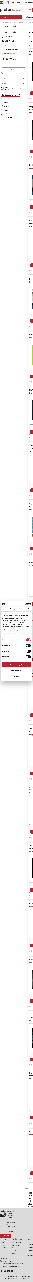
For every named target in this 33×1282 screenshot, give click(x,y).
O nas (2, 1242)
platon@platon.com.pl (11, 1267)
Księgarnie (15, 1245)
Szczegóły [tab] (13, 609)
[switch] (28, 645)
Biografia (8, 54)
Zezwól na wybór (16, 670)
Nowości (24, 17)
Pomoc (30, 1250)
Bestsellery (7, 99)
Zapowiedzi (7, 106)
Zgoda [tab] (5, 609)
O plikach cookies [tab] (25, 609)
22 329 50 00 (7, 1261)
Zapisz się (5, 1236)
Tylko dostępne (9, 45)
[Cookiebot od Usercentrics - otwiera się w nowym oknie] (23, 604)
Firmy (14, 1251)
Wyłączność (8, 36)
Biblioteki (15, 1248)
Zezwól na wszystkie (16, 665)
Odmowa (16, 676)
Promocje (7, 114)
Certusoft (26, 1278)
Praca (2, 1245)
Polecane (7, 110)
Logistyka (15, 1253)
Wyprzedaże (8, 117)
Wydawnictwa (17, 1242)
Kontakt (3, 1248)
